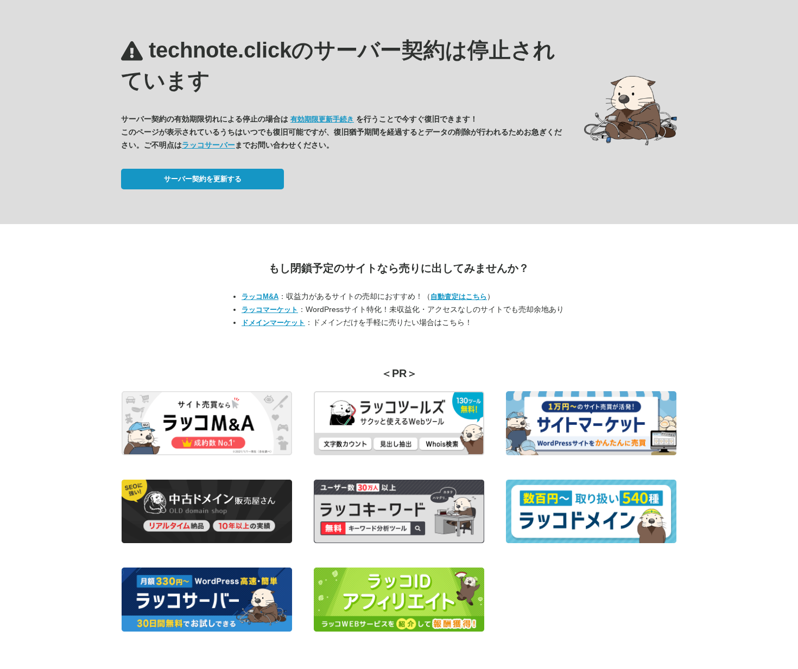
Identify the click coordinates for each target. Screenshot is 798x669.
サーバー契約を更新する (203, 179)
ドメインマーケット (273, 322)
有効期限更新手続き (322, 119)
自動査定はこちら (458, 296)
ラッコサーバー (208, 145)
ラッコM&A (260, 296)
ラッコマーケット (270, 309)
